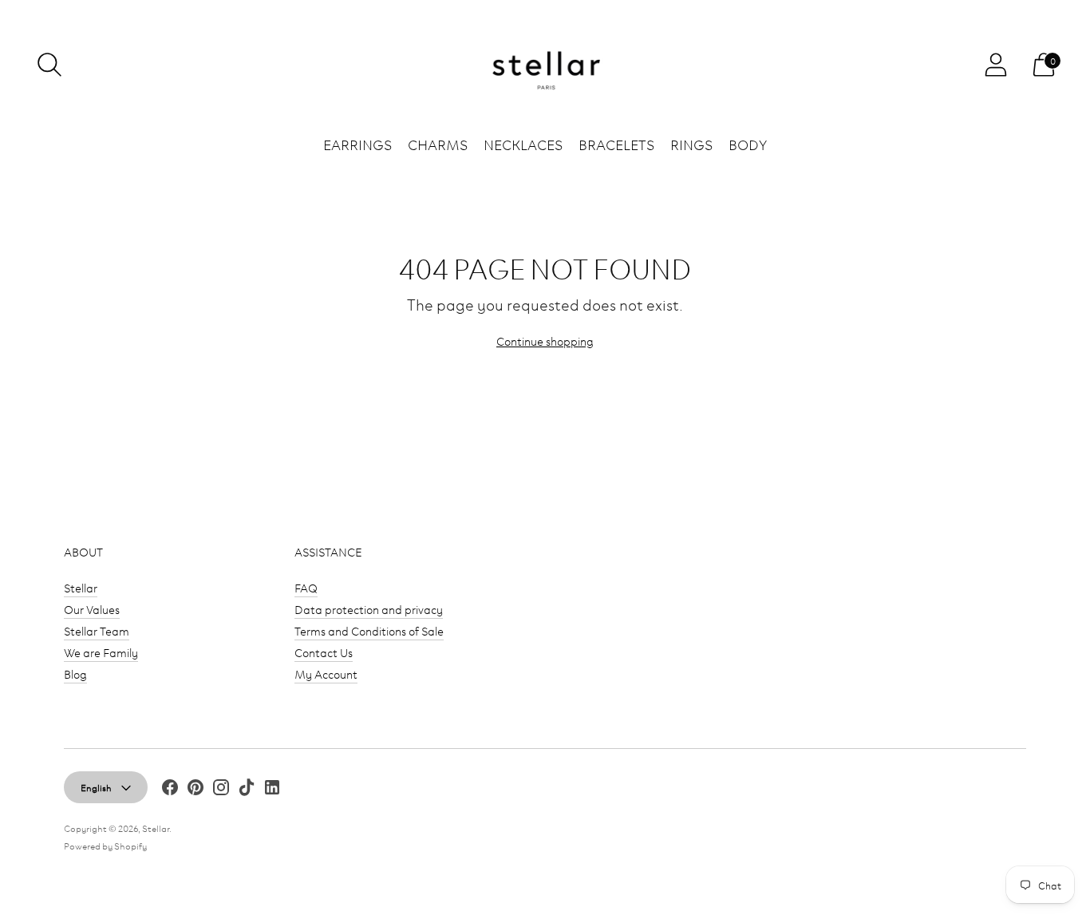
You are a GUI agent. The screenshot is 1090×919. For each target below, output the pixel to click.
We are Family (101, 652)
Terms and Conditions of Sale (369, 630)
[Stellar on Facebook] (170, 789)
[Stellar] (545, 65)
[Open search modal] (49, 64)
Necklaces (523, 143)
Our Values (92, 608)
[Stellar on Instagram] (221, 789)
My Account (325, 673)
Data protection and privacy (368, 608)
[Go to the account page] (995, 64)
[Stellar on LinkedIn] (272, 789)
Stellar (80, 587)
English (96, 787)
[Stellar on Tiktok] (246, 789)
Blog (75, 673)
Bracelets (616, 143)
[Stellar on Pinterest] (195, 789)
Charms (438, 143)
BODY (748, 143)
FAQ (306, 587)
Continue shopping (545, 340)
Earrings (357, 143)
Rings (691, 143)
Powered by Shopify (105, 845)
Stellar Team (96, 630)
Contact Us (323, 652)
